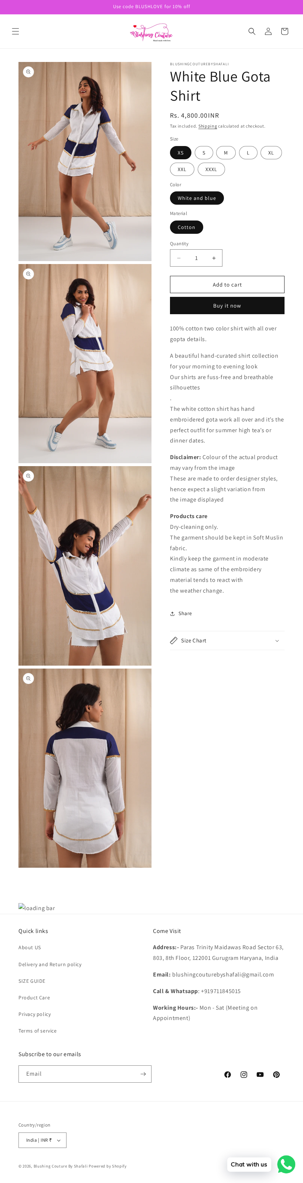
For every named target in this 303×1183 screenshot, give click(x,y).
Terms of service (37, 1030)
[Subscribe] (143, 1074)
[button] (15, 31)
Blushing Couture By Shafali (61, 1166)
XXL (182, 169)
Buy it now (227, 305)
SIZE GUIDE (31, 981)
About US (29, 947)
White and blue (197, 198)
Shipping (207, 126)
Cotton (186, 227)
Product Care (34, 997)
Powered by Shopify (108, 1166)
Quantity (179, 243)
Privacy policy (34, 1014)
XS (181, 152)
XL (271, 152)
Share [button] (185, 613)
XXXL (211, 169)
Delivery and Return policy (50, 964)
